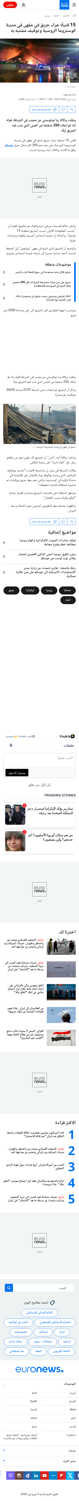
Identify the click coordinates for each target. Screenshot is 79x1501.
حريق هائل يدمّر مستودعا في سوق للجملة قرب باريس (43, 272)
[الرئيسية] (74, 16)
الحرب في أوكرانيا (18, 1322)
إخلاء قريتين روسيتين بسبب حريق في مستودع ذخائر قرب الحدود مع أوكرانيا (43, 298)
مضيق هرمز (21, 1332)
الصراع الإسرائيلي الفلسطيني (55, 1322)
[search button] (9, 1288)
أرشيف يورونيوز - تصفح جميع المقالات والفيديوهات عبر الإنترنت (20, 1436)
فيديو (73, 1426)
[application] (39, 61)
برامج (34, 1426)
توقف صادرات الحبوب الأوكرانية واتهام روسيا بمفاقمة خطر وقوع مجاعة (48, 543)
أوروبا (73, 1393)
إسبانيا (66, 1341)
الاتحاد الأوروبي (61, 1351)
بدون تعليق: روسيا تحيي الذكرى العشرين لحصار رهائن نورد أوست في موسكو (47, 557)
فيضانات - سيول (43, 1341)
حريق (11, 590)
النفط (38, 1351)
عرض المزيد (69, 1461)
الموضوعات (70, 1384)
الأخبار (66, 16)
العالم (56, 16)
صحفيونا (71, 1434)
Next (73, 1409)
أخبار (68, 600)
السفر (73, 1418)
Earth (33, 1401)
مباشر (10, 4)
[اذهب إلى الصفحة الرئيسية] (64, 5)
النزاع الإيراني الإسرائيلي (39, 1312)
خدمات (72, 1451)
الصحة (33, 1409)
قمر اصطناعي (16, 1351)
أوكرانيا (30, 590)
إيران (62, 1332)
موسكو (9, 145)
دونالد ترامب (15, 1341)
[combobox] (39, 1288)
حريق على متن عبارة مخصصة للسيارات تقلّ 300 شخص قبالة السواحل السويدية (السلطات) (41, 284)
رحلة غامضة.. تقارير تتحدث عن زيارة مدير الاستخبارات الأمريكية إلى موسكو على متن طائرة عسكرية (46, 572)
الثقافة (33, 1418)
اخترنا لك (67, 932)
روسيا (47, 16)
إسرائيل (43, 1332)
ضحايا (67, 590)
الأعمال (72, 1401)
